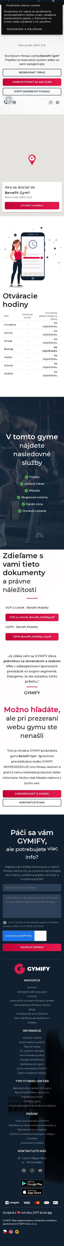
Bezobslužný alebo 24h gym (32, 1088)
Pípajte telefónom (32, 1059)
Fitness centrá (32, 1037)
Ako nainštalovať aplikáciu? (32, 1018)
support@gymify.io (34, 1158)
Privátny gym (32, 1101)
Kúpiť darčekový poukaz (32, 91)
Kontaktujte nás (32, 802)
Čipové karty (32, 1046)
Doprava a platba (32, 1142)
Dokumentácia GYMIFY (32, 1068)
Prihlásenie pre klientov (32, 1013)
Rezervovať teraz (32, 72)
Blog (32, 1009)
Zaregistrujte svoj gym (32, 991)
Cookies (32, 1138)
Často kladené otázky (32, 1072)
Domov (32, 987)
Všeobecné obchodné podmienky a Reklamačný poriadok (32, 1127)
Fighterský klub (32, 1096)
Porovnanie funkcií (32, 1055)
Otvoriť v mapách (32, 205)
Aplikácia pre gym (32, 1064)
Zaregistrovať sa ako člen (32, 81)
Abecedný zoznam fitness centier (32, 1000)
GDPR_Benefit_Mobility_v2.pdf (32, 636)
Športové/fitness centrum (32, 1092)
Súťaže (32, 1022)
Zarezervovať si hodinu (32, 793)
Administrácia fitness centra (32, 1005)
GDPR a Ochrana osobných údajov (32, 1134)
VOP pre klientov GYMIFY (32, 1120)
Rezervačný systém (32, 1042)
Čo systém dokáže (32, 1050)
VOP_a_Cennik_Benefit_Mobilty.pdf (32, 617)
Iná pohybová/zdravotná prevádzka (32, 1105)
